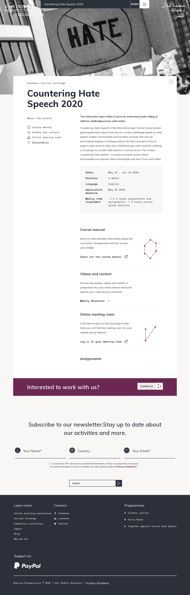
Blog (17, 533)
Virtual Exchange (25, 518)
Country (84, 451)
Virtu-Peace (135, 519)
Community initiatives (28, 523)
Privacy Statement (126, 466)
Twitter (63, 523)
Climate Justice (138, 513)
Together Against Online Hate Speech (152, 526)
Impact (18, 528)
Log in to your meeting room (100, 341)
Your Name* (32, 451)
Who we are (21, 539)
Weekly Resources (92, 301)
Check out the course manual (100, 256)
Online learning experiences (33, 513)
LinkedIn (63, 518)
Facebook (63, 513)
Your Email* (141, 451)
